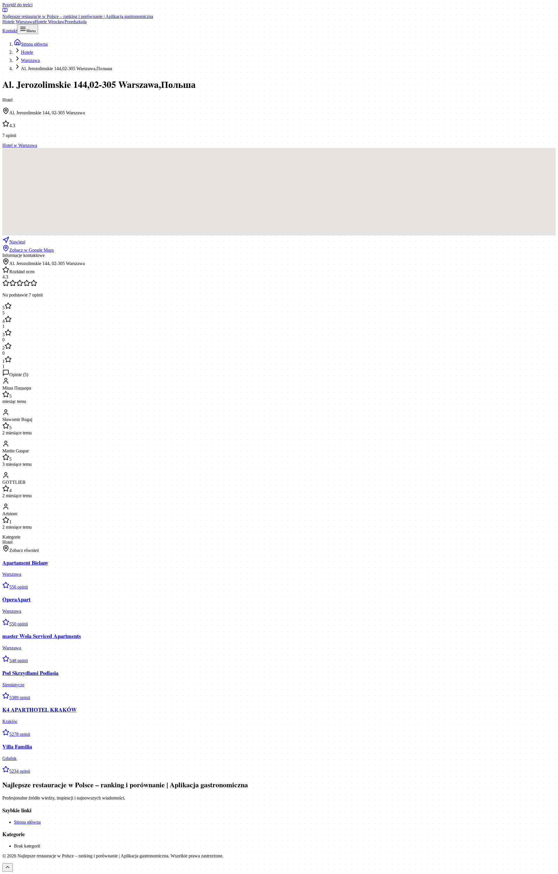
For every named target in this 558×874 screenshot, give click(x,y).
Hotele (27, 52)
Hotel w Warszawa (19, 145)
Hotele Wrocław (50, 21)
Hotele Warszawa (18, 21)
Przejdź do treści (17, 4)
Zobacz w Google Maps (31, 250)
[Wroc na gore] (7, 867)
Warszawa (30, 60)
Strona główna (27, 822)
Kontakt (9, 30)
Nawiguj (17, 241)
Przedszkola (76, 21)
